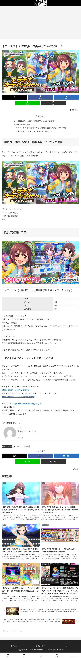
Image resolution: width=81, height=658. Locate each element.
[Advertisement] (40, 23)
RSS (66, 646)
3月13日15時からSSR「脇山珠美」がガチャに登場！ (36, 121)
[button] (53, 103)
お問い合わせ (40, 646)
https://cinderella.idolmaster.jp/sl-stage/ (18, 397)
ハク (19, 428)
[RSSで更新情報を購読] (22, 437)
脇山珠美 (26, 446)
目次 (37, 116)
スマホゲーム (8, 446)
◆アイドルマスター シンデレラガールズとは (35, 131)
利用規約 (14, 646)
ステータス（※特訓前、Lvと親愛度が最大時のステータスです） (42, 128)
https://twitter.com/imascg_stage (26, 404)
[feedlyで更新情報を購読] (18, 437)
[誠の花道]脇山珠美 (23, 124)
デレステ (18, 446)
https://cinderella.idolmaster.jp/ (14, 390)
